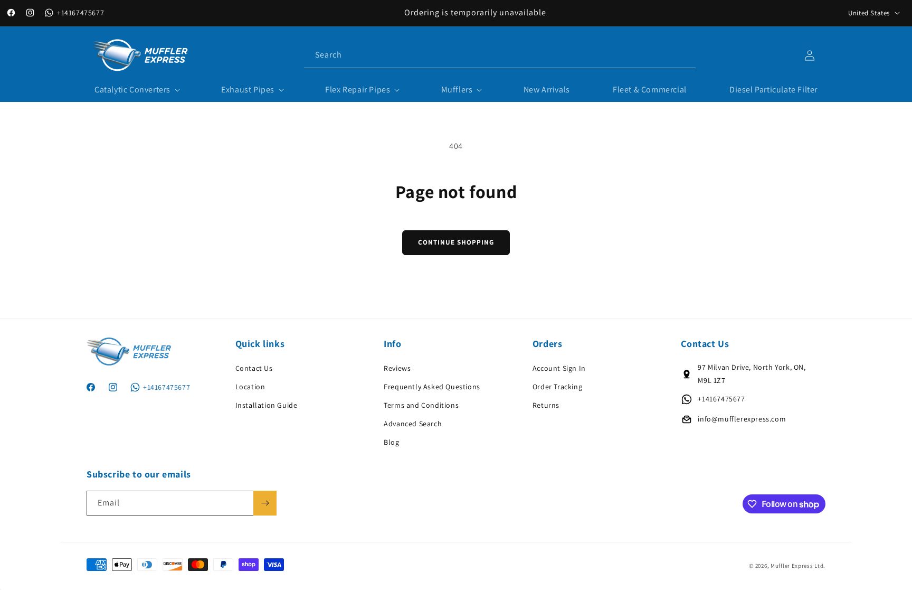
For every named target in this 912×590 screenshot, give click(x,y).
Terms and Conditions (421, 405)
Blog (391, 442)
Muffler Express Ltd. (798, 565)
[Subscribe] (265, 503)
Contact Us (254, 368)
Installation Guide (266, 405)
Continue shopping (456, 242)
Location (250, 386)
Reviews (397, 368)
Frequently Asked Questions (432, 386)
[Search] (683, 55)
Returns (546, 405)
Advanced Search (413, 423)
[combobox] (500, 55)
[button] (136, 90)
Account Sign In (559, 368)
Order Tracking (557, 386)
